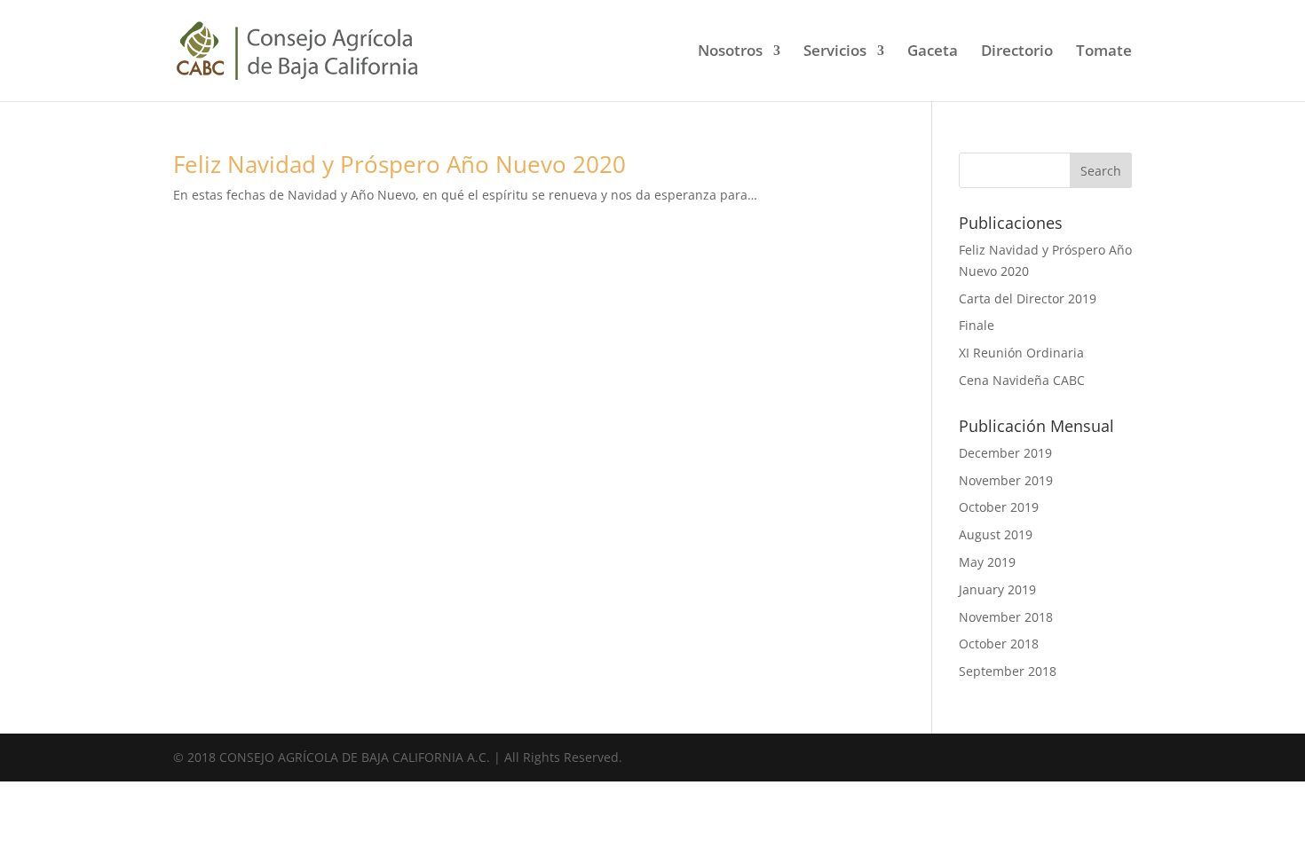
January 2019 (997, 589)
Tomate (1104, 52)
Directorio (1017, 52)
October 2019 (999, 507)
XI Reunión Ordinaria (1021, 352)
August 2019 (995, 534)
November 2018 (1006, 617)
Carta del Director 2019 (1027, 298)
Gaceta (932, 52)
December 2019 (1005, 452)
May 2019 (987, 562)
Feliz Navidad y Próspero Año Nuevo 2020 (399, 164)
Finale (976, 325)
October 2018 (999, 643)
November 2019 (1006, 480)
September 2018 (1007, 671)
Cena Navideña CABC (1022, 380)
